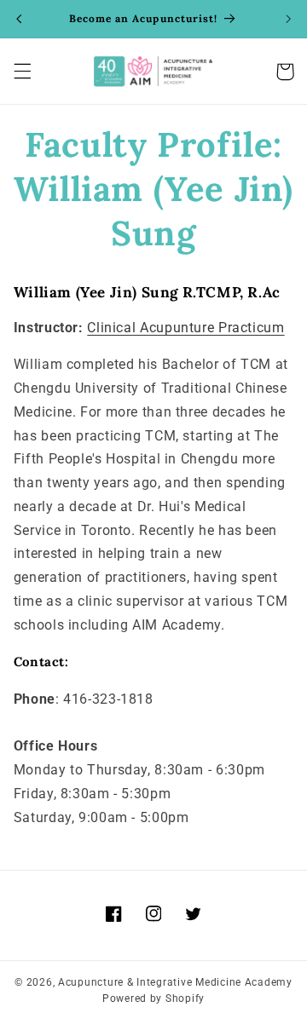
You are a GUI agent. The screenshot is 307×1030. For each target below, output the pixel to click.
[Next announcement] (288, 18)
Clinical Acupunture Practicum (185, 327)
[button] (22, 71)
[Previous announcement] (19, 18)
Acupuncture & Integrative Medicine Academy (175, 982)
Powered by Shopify (153, 998)
